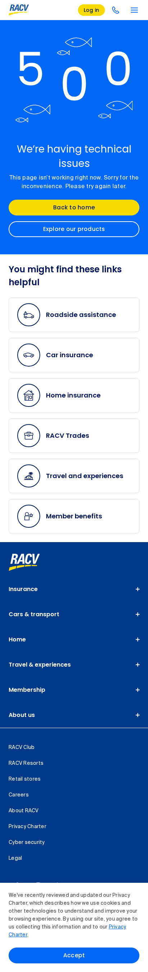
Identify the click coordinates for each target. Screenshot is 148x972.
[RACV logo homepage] (19, 10)
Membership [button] (27, 690)
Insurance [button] (23, 589)
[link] (32, 562)
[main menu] (134, 10)
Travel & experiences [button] (40, 664)
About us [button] (22, 715)
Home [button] (17, 639)
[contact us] (116, 10)
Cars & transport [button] (34, 614)
